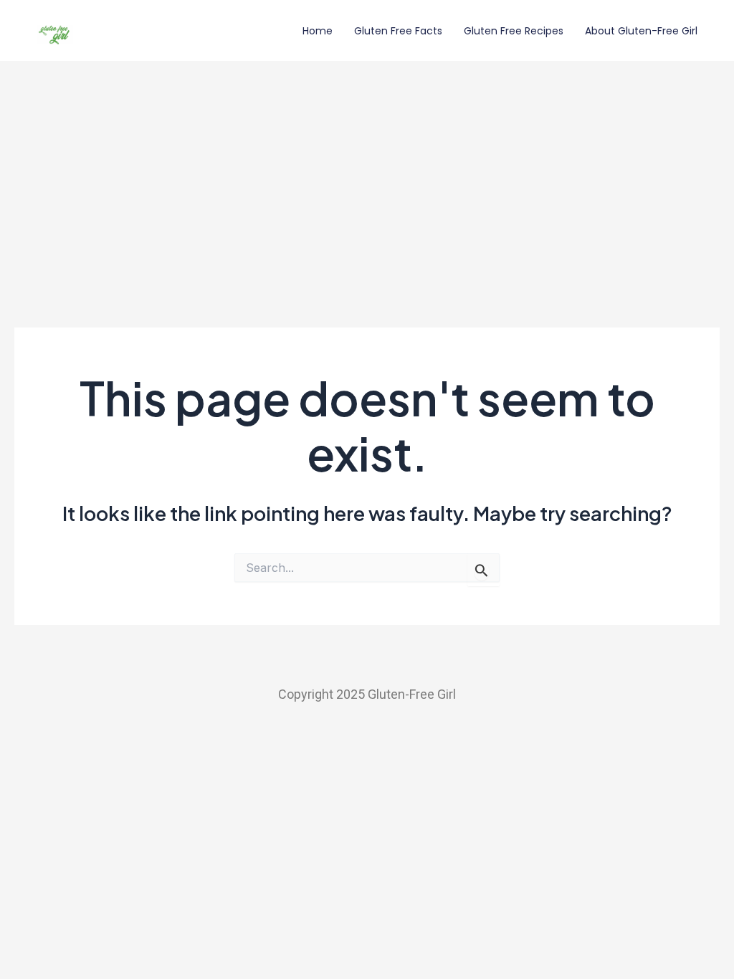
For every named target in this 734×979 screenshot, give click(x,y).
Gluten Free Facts (398, 31)
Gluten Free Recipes (513, 31)
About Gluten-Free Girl (641, 31)
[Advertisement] (367, 168)
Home (317, 31)
